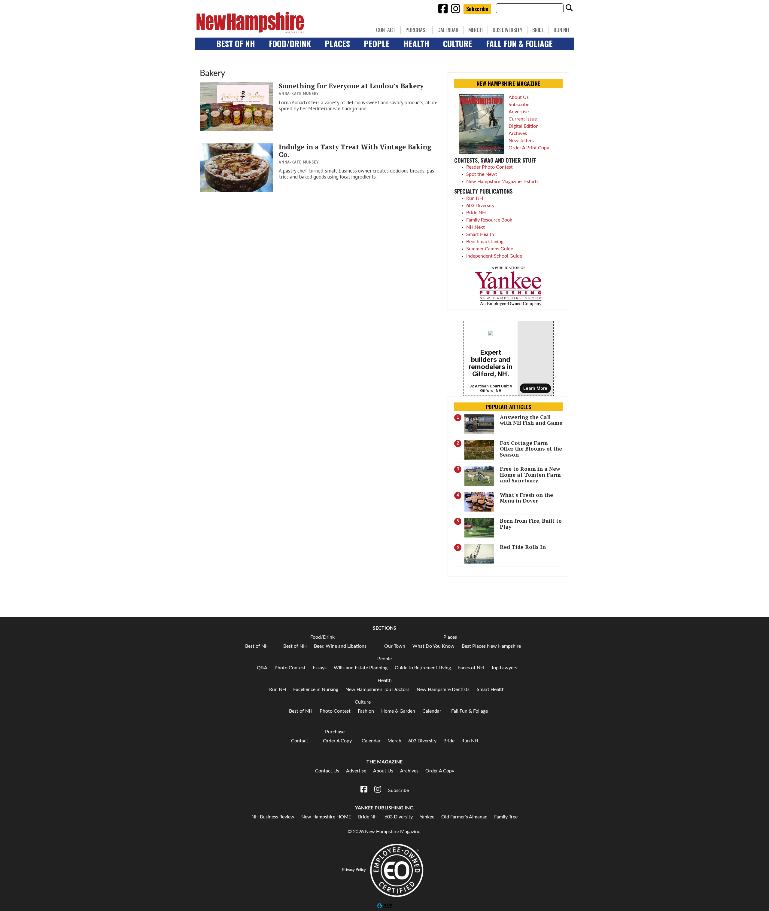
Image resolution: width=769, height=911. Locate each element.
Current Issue (523, 119)
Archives (518, 133)
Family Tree (506, 817)
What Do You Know (433, 646)
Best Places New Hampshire (491, 646)
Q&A (262, 667)
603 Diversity (507, 30)
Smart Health (480, 234)
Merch (475, 30)
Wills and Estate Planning (361, 667)
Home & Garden (398, 711)
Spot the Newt (481, 174)
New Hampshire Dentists (443, 689)
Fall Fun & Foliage (519, 44)
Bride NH (476, 212)
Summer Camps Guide (489, 248)
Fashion (366, 711)
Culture (457, 44)
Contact (386, 30)
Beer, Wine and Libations (340, 646)
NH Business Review (272, 817)
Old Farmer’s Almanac (464, 817)
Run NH (561, 30)
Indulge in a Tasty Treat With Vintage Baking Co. (355, 150)
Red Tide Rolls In (523, 546)
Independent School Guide (494, 256)
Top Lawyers (504, 667)
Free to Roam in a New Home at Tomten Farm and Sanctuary (530, 474)
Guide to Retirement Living (423, 667)
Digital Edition (524, 126)
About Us (519, 97)
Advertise (519, 111)
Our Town (394, 646)
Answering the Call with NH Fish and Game (531, 420)
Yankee (427, 817)
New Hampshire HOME (326, 817)
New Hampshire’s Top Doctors (377, 689)
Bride (538, 30)
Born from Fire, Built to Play (531, 523)
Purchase (416, 30)
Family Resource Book (489, 220)
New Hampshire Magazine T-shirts (502, 181)
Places (337, 44)
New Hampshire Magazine (277, 22)
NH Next (475, 227)
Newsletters (521, 140)
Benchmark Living (484, 241)
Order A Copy (337, 740)
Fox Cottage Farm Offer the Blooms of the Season (531, 448)
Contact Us (327, 771)
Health (416, 44)
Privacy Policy (354, 870)
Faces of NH (471, 667)
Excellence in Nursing (315, 689)
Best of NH (235, 44)
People (377, 44)
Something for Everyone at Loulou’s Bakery (351, 85)
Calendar (447, 30)
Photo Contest (290, 667)
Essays (320, 667)
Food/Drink (290, 44)
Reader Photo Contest (489, 167)
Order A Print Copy (529, 147)
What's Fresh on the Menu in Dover (526, 497)
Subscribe (477, 9)
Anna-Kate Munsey (299, 93)
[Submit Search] (569, 8)
